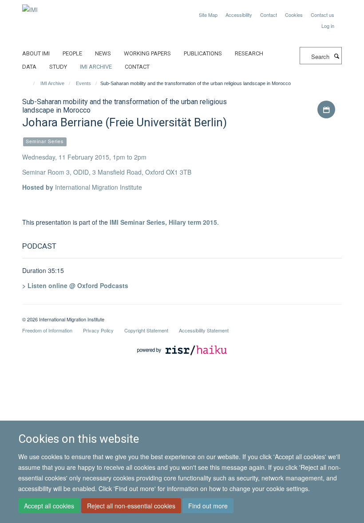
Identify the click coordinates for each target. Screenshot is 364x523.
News (103, 53)
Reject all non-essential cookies (131, 505)
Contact (268, 14)
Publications (203, 53)
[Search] (336, 56)
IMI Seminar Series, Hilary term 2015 (163, 222)
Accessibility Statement (204, 330)
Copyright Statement (146, 330)
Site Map (208, 14)
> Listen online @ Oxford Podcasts (75, 285)
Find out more (208, 505)
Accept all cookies (49, 505)
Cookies (294, 14)
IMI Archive (96, 66)
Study (58, 66)
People (72, 53)
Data (29, 66)
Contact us (322, 14)
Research (249, 53)
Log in (327, 25)
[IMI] (30, 6)
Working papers (147, 53)
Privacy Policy (98, 330)
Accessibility (239, 14)
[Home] (30, 83)
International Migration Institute (98, 187)
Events (83, 83)
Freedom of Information (47, 330)
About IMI (36, 53)
